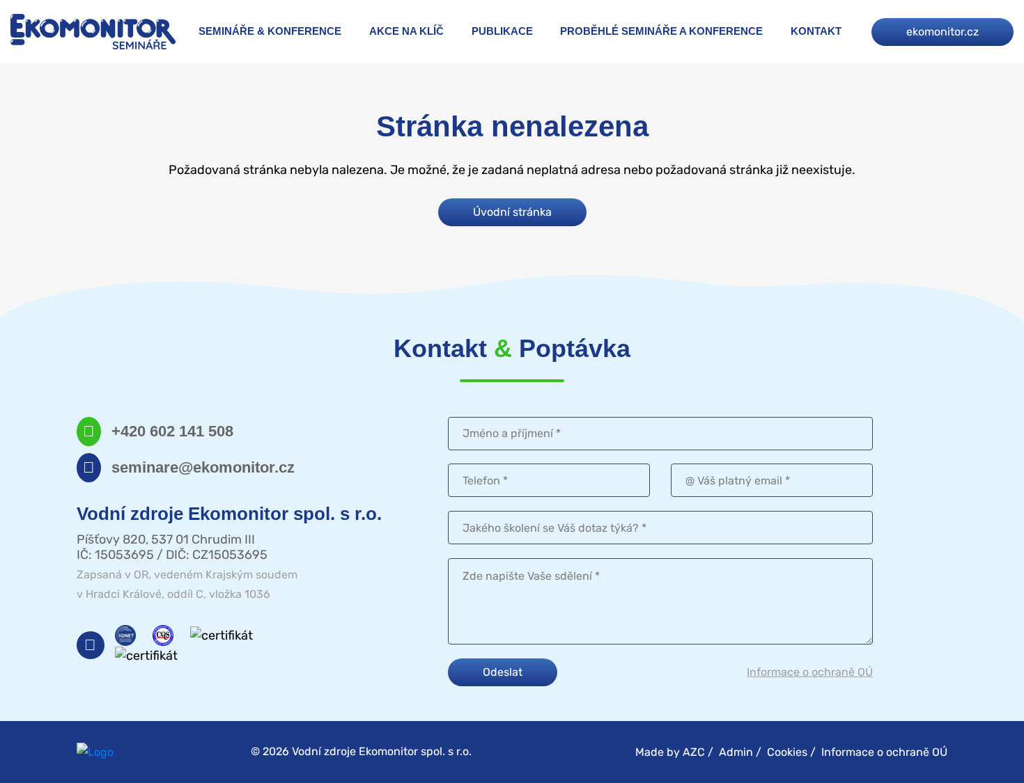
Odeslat (502, 672)
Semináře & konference (270, 31)
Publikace (502, 31)
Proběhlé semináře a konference (661, 31)
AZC (694, 752)
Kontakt (816, 31)
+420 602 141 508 (172, 431)
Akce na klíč (406, 31)
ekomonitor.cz (942, 31)
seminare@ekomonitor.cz (203, 467)
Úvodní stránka (512, 212)
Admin (736, 752)
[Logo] (93, 31)
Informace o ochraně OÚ (810, 672)
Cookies (787, 752)
